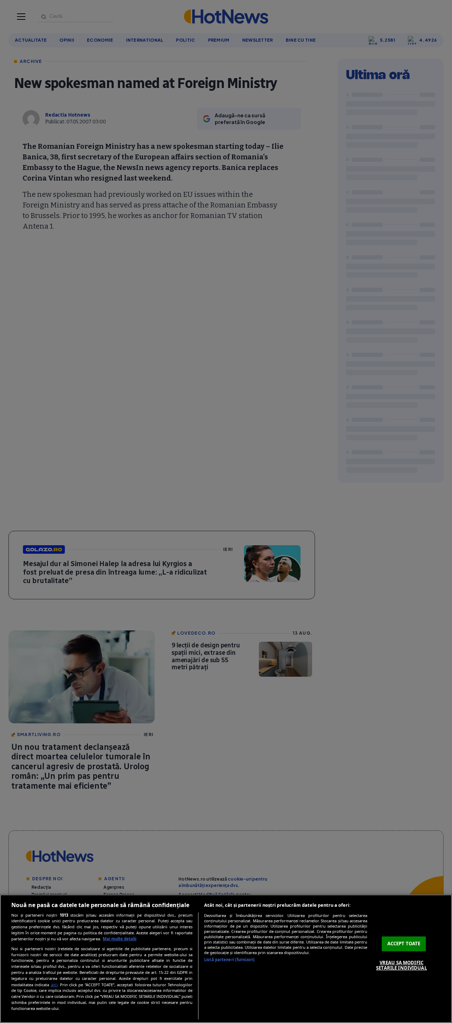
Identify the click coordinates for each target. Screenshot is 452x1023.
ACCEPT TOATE (404, 943)
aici (54, 985)
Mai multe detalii (119, 938)
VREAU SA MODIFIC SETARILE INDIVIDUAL (401, 965)
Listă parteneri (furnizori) (229, 959)
